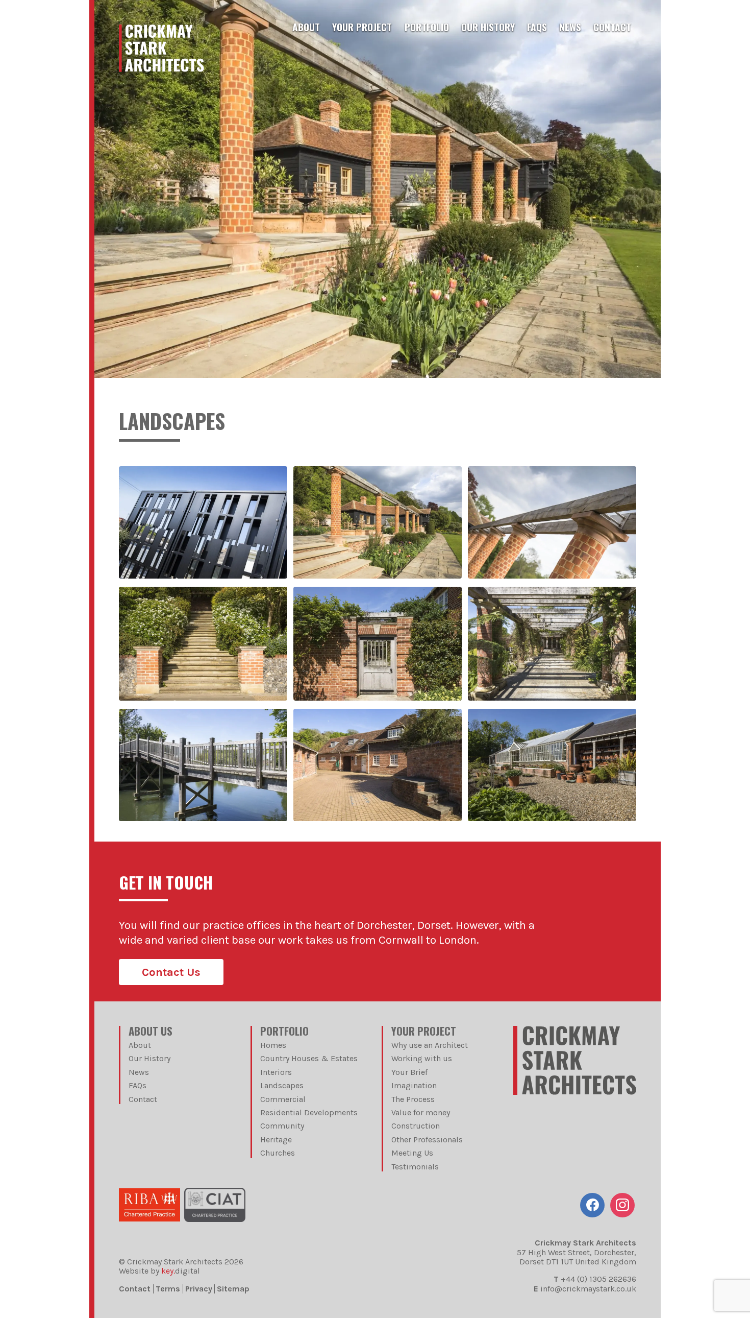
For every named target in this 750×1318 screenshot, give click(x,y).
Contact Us (171, 972)
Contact (612, 26)
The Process (413, 1099)
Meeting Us (412, 1153)
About (306, 26)
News (570, 26)
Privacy (198, 1288)
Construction (415, 1126)
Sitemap (233, 1288)
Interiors (276, 1072)
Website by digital (159, 1271)
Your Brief (409, 1072)
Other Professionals (427, 1139)
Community (282, 1126)
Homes (273, 1045)
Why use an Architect (429, 1045)
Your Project (362, 26)
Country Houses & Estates (309, 1058)
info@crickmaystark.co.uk (588, 1288)
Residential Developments (309, 1112)
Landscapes (282, 1085)
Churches (277, 1153)
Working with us (421, 1058)
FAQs (537, 26)
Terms (168, 1288)
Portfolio (427, 26)
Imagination (414, 1085)
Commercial (283, 1099)
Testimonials (415, 1166)
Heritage (276, 1139)
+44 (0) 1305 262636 (598, 1279)
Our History (488, 26)
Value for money (420, 1112)
